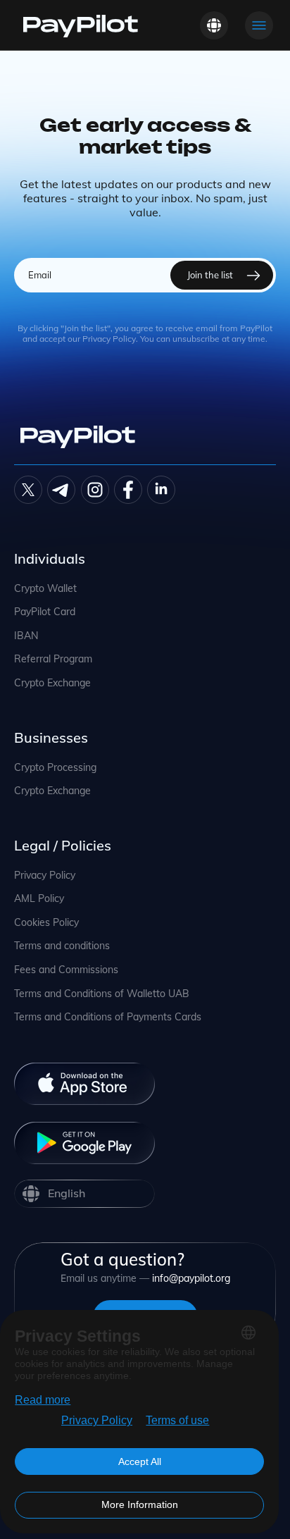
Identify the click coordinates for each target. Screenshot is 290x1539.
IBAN (26, 636)
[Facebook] (128, 490)
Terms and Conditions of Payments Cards (107, 1017)
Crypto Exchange (52, 683)
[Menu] (259, 25)
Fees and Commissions (66, 970)
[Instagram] (95, 490)
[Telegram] (61, 490)
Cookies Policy (46, 923)
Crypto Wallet (45, 589)
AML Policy (39, 899)
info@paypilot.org (191, 1278)
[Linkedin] (161, 490)
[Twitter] (28, 490)
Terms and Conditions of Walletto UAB (101, 994)
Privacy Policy (44, 876)
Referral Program (53, 659)
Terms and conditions (62, 946)
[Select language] (214, 25)
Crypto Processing (55, 768)
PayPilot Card (44, 612)
